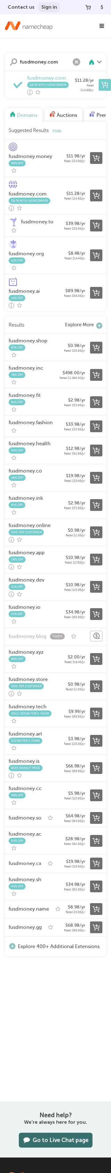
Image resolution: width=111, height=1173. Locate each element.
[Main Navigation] (102, 26)
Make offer (96, 636)
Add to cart (105, 85)
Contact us (21, 7)
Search (13, 62)
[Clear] (76, 62)
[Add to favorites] (38, 92)
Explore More (79, 324)
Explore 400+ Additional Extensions (59, 946)
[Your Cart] (88, 7)
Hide (57, 131)
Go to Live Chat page (60, 1140)
